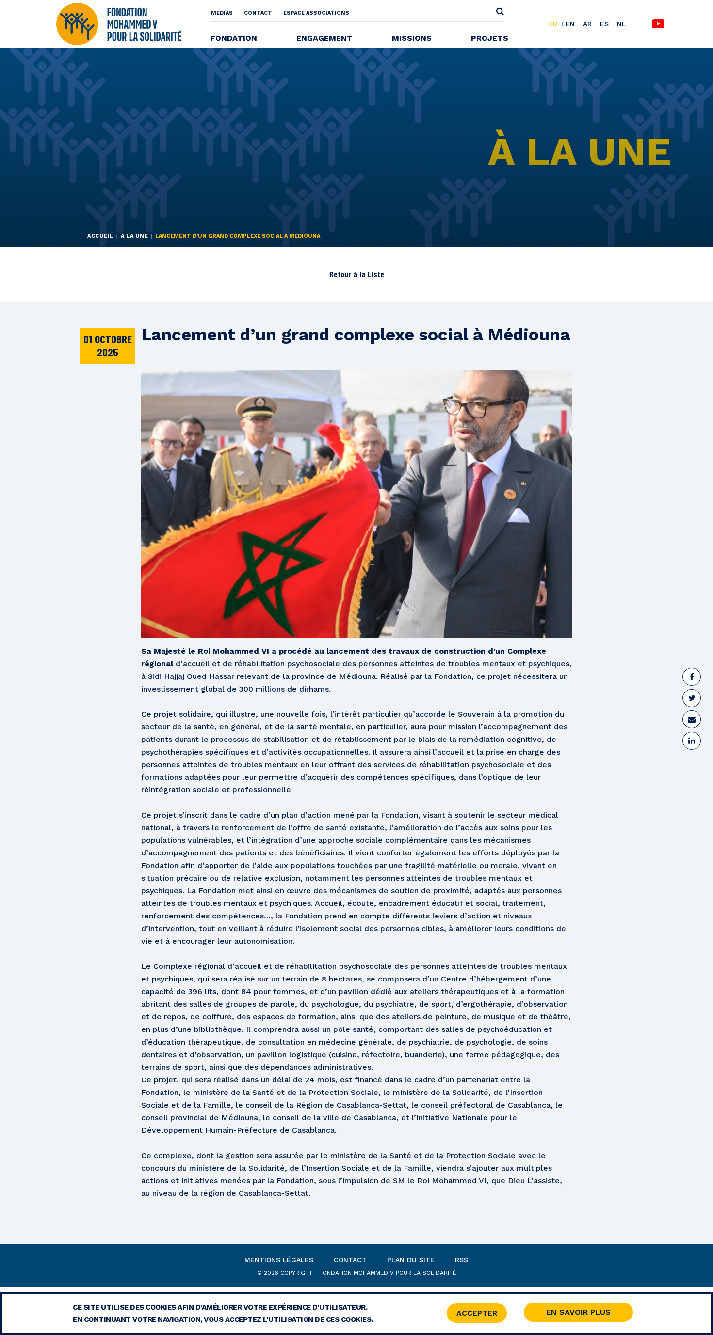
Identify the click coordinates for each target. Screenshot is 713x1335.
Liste (376, 274)
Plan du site (411, 1260)
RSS (461, 1260)
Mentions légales (278, 1260)
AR (587, 24)
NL (621, 24)
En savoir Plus (578, 1312)
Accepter (476, 1313)
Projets (489, 38)
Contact (258, 13)
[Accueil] (119, 23)
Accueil (100, 236)
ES (604, 24)
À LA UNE (134, 236)
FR (553, 24)
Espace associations (316, 13)
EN (570, 24)
